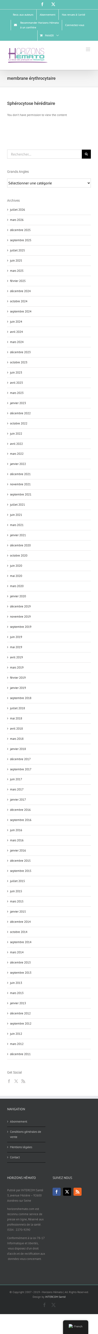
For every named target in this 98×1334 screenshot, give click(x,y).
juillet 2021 (17, 505)
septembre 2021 (20, 494)
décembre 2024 (20, 291)
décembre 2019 (20, 606)
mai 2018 (16, 718)
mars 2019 (17, 667)
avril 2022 (16, 444)
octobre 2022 (18, 423)
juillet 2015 (17, 881)
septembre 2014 (20, 942)
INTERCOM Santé (55, 1296)
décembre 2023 (20, 352)
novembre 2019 (20, 617)
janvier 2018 (18, 749)
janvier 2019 (18, 688)
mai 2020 (16, 576)
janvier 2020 (18, 596)
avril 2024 (16, 332)
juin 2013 (16, 983)
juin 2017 (16, 779)
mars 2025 (17, 271)
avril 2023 (16, 383)
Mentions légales (21, 1147)
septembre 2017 (20, 769)
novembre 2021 (20, 484)
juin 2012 (16, 1034)
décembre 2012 (20, 1013)
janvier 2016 (18, 850)
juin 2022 (16, 434)
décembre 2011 (20, 1054)
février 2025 (18, 281)
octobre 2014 (18, 932)
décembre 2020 (20, 545)
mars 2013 (17, 993)
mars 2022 (17, 454)
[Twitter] (16, 1081)
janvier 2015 (18, 912)
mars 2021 (17, 525)
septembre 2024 (20, 311)
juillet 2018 (17, 708)
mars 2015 (17, 901)
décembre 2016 (20, 810)
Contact (15, 1157)
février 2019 (18, 678)
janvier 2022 (18, 464)
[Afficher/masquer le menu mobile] (88, 49)
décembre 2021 (20, 474)
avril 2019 (16, 657)
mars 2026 (17, 220)
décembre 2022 (20, 413)
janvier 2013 (18, 1003)
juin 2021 (16, 515)
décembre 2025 (20, 230)
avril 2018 (16, 729)
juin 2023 (16, 372)
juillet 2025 (17, 250)
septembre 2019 (20, 627)
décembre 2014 (20, 922)
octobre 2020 (18, 555)
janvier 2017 (18, 800)
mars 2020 (17, 586)
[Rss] (23, 1081)
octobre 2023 (18, 362)
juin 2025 (16, 261)
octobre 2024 (18, 301)
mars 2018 (17, 739)
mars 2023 (17, 393)
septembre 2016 (20, 820)
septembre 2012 (20, 1024)
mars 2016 (17, 840)
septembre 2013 (20, 973)
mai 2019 (16, 647)
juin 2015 (16, 891)
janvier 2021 (18, 535)
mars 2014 (17, 952)
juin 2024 (16, 322)
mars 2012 (17, 1044)
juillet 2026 (17, 210)
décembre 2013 (20, 962)
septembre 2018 (20, 698)
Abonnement (18, 1122)
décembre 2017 (20, 759)
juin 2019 (16, 637)
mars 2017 (17, 789)
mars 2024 (17, 342)
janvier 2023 (18, 403)
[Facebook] (9, 1081)
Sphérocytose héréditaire (31, 103)
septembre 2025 (20, 240)
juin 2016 (16, 830)
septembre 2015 (20, 871)
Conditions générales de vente (25, 1134)
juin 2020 (16, 566)
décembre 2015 (20, 861)
